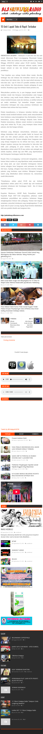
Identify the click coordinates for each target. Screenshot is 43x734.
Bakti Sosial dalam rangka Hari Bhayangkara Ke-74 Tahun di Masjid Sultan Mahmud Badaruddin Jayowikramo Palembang (20, 282)
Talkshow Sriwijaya (18, 656)
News (15, 219)
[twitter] (33, 1)
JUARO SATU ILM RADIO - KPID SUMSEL (25, 647)
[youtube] (39, 1)
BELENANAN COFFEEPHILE (21, 638)
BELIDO (14, 559)
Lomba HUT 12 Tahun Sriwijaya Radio (24, 710)
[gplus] (36, 1)
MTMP (14, 541)
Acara (9, 219)
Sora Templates (18, 731)
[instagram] (41, 1)
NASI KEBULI (7, 529)
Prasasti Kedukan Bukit (19, 438)
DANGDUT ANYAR (18, 550)
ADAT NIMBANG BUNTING (21, 669)
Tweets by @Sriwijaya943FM (10, 429)
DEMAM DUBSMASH (18, 687)
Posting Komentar (9, 340)
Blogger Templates (30, 731)
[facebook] (31, 1)
